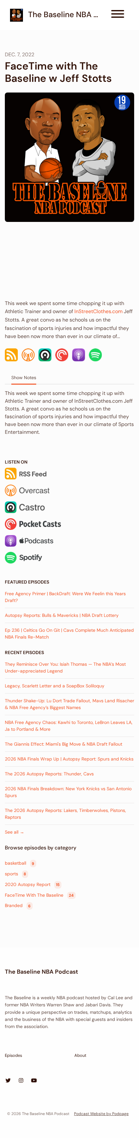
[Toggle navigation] (117, 15)
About (80, 1055)
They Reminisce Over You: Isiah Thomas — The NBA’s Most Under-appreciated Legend (65, 667)
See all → (14, 832)
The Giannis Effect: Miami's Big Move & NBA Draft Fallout (63, 744)
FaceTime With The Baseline (39, 895)
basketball (19, 863)
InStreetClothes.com (98, 311)
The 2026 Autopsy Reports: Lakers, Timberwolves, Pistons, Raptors (65, 813)
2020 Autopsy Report (32, 884)
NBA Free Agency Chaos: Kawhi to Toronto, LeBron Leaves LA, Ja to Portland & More (69, 725)
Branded (18, 906)
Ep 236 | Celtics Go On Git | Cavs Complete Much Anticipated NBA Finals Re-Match (69, 633)
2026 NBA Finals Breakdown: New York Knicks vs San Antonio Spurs (68, 792)
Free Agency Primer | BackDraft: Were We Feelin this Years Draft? (65, 597)
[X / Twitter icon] (8, 1080)
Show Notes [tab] (23, 377)
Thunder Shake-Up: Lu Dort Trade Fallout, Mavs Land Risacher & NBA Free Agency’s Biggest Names (69, 704)
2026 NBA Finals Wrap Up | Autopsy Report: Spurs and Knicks (69, 759)
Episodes (13, 1055)
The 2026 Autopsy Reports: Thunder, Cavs (49, 774)
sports (15, 874)
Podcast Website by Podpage (101, 1113)
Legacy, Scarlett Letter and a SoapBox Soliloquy (54, 686)
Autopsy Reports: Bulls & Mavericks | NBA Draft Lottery (62, 615)
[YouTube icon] (34, 1080)
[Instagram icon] (21, 1080)
